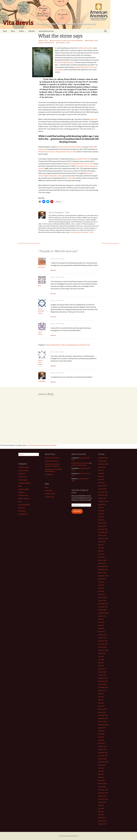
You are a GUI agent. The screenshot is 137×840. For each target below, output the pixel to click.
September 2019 (103, 613)
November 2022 (103, 495)
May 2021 (101, 551)
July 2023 (101, 470)
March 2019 (101, 631)
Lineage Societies (23, 489)
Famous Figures (23, 480)
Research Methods (77, 40)
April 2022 (101, 517)
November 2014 (103, 793)
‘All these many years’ (111, 243)
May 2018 (101, 662)
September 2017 (103, 687)
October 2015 (102, 759)
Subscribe (31, 31)
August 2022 (101, 504)
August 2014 (101, 802)
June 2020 (101, 585)
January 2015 (102, 787)
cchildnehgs (41, 381)
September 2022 (103, 501)
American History (57, 40)
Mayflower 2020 (23, 495)
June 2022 (101, 510)
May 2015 (101, 774)
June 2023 (101, 473)
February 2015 (102, 783)
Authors (21, 31)
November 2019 (103, 607)
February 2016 (102, 746)
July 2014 (101, 805)
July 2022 (101, 507)
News (20, 501)
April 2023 (101, 479)
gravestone (93, 119)
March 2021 (101, 557)
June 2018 (101, 659)
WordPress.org (49, 497)
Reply (54, 270)
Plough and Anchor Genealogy (80, 463)
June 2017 (101, 697)
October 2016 (102, 721)
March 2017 (101, 706)
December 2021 (103, 529)
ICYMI (19, 486)
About (13, 31)
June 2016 (101, 734)
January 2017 (102, 712)
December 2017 (103, 678)
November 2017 (103, 681)
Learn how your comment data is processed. (42, 445)
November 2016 (103, 718)
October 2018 (102, 647)
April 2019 (101, 628)
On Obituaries (49, 474)
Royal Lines (21, 508)
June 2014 (101, 808)
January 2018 (102, 675)
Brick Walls (90, 40)
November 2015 (103, 756)
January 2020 (102, 600)
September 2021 (103, 538)
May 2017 (101, 700)
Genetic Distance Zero (51, 461)
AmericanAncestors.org (46, 31)
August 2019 (101, 616)
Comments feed (50, 494)
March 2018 (101, 669)
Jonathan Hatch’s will (83, 159)
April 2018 (101, 666)
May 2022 (101, 514)
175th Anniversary (23, 467)
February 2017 (102, 709)
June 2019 (101, 622)
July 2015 (101, 768)
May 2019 (101, 625)
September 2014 (103, 799)
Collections (21, 474)
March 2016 (101, 743)
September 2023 (103, 464)
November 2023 (103, 458)
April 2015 (101, 777)
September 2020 (103, 576)
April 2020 (101, 591)
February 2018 (102, 672)
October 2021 (102, 535)
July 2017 (101, 693)
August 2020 (101, 579)
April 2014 (101, 814)
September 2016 (103, 725)
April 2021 (101, 554)
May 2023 (101, 476)
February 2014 (102, 821)
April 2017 (101, 703)
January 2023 (102, 489)
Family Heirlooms (49, 43)
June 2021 (101, 548)
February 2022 (102, 523)
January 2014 (102, 824)
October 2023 (102, 461)
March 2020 (101, 594)
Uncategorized (22, 514)
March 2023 (101, 483)
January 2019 (102, 638)
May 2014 (101, 811)
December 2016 (103, 715)
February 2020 (102, 597)
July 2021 (101, 545)
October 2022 (102, 498)
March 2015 (101, 780)
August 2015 (101, 765)
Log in (46, 487)
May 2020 (101, 588)
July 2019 (101, 619)
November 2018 (103, 644)
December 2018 (103, 641)
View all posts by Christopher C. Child (82, 232)
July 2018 (101, 656)
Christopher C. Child (63, 43)
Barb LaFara (41, 267)
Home (5, 31)
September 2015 (103, 762)
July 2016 (101, 731)
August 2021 (101, 541)
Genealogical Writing (24, 483)
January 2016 (102, 749)
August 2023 (101, 467)
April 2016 (101, 740)
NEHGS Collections (23, 498)
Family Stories (66, 40)
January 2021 (102, 563)
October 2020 (102, 573)
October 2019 (102, 610)
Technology (21, 511)
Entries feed (48, 490)
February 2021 (102, 560)
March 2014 (101, 818)
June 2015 (101, 771)
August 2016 (101, 728)
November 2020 (103, 569)
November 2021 (103, 532)
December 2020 (103, 566)
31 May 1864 (71, 178)
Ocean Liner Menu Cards (52, 458)
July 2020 (101, 582)
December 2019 (103, 604)
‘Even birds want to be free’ (28, 243)
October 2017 (102, 684)
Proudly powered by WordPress (68, 836)
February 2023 (102, 486)
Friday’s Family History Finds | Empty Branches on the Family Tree (67, 345)
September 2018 (103, 650)
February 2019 (102, 635)
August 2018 (101, 653)
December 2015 (103, 752)
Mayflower (21, 492)
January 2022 (102, 526)
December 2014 (103, 790)
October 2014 (102, 796)
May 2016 (101, 737)
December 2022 (103, 492)
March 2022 (101, 520)
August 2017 (101, 690)
